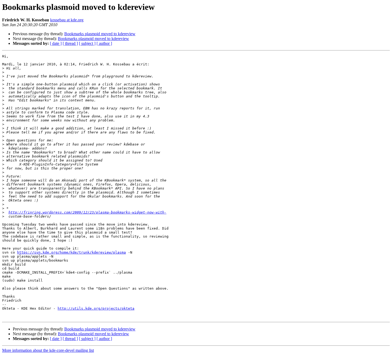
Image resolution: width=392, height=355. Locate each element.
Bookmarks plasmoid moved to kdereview (99, 33)
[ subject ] (87, 43)
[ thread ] (70, 43)
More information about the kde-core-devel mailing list (48, 350)
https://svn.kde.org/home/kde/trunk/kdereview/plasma (71, 252)
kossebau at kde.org (66, 20)
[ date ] (56, 43)
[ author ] (104, 43)
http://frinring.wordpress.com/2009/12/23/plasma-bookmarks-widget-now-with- (87, 212)
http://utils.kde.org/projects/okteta (96, 308)
